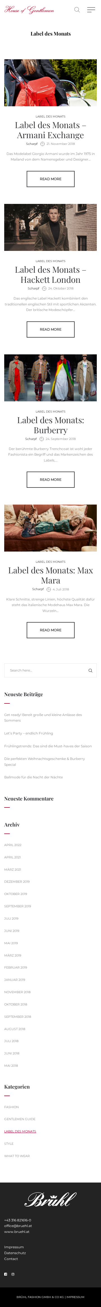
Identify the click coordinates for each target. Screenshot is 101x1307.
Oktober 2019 (15, 894)
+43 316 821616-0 (17, 1220)
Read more (50, 179)
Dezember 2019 (17, 882)
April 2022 (12, 845)
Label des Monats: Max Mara (50, 575)
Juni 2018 (11, 1053)
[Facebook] (5, 1274)
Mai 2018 (11, 1066)
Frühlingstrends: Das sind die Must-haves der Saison (48, 746)
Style (8, 1144)
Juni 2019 (11, 931)
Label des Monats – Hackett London (50, 274)
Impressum (14, 1247)
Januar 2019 (14, 980)
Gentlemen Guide (19, 1119)
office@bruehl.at (18, 1226)
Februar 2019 (15, 967)
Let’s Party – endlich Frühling (28, 733)
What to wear (17, 1156)
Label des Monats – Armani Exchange (50, 129)
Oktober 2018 (15, 1004)
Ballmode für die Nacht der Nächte (33, 777)
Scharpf (32, 144)
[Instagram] (13, 1274)
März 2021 (12, 870)
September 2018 (17, 1017)
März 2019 (12, 955)
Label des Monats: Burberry (50, 424)
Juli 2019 (11, 918)
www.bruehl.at (16, 1232)
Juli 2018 (11, 1041)
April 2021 (12, 857)
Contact (11, 1259)
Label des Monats (50, 116)
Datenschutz (15, 1253)
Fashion (11, 1107)
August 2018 (14, 1029)
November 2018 (17, 992)
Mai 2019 (11, 943)
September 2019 (17, 906)
